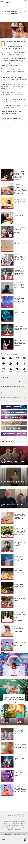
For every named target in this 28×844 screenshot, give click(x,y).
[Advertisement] (14, 139)
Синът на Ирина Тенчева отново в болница (12, 381)
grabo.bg (16, 212)
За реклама (18, 827)
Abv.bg (3, 820)
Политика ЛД (10, 827)
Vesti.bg (18, 820)
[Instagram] (22, 815)
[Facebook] (18, 815)
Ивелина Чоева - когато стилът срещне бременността (11, 398)
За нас (3, 827)
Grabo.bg (23, 823)
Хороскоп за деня (9, 354)
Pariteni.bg (7, 825)
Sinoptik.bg (21, 821)
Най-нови (15, 2)
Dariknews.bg (7, 821)
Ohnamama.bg (10, 820)
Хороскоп (19, 2)
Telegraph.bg (16, 823)
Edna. (6, 2)
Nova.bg (24, 820)
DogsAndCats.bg (7, 823)
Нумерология (25, 2)
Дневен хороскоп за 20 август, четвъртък (12, 392)
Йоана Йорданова (8, 652)
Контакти (17, 829)
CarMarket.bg (15, 825)
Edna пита (7, 441)
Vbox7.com (14, 821)
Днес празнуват (14, 8)
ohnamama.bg (18, 185)
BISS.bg (21, 825)
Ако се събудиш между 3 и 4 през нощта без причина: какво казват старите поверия (12, 387)
